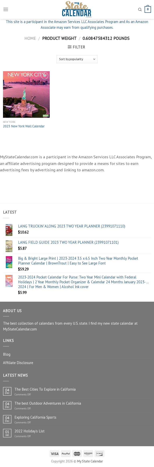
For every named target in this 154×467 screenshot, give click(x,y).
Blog (6, 354)
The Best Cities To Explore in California (45, 389)
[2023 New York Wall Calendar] (26, 94)
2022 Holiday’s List (29, 431)
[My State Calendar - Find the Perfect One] (77, 9)
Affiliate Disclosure (18, 362)
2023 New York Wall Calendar (24, 126)
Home (30, 38)
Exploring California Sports (35, 417)
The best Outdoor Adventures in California (47, 403)
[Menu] (6, 9)
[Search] (140, 9)
